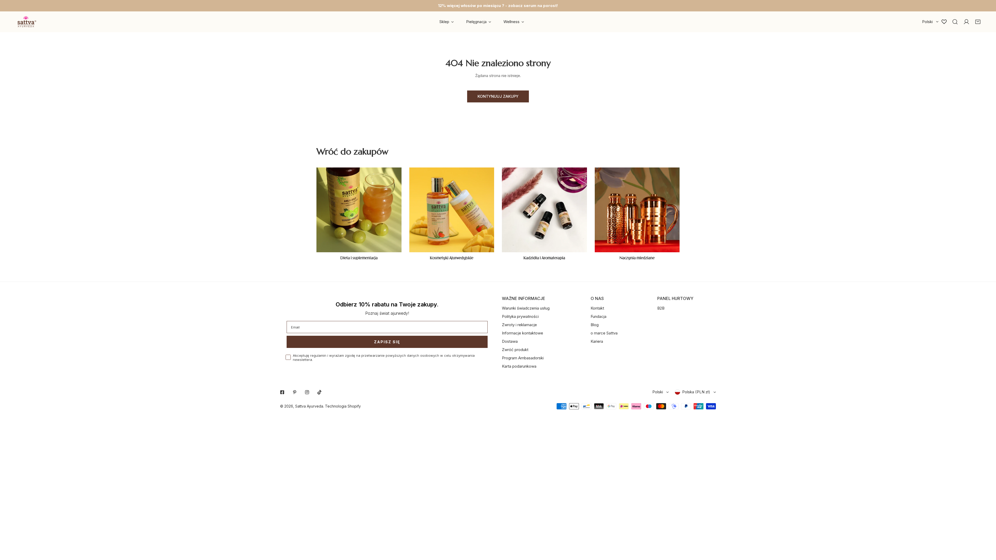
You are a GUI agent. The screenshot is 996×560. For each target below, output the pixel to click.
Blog (595, 324)
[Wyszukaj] (955, 21)
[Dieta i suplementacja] (359, 210)
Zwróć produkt (515, 349)
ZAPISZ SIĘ (387, 342)
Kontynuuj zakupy (498, 96)
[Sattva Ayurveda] (26, 21)
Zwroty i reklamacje (519, 324)
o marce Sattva (604, 333)
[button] (978, 21)
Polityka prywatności (520, 316)
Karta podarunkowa (519, 366)
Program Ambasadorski (523, 357)
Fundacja (598, 316)
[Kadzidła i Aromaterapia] (544, 210)
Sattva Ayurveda (309, 406)
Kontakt (597, 308)
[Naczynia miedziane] (637, 210)
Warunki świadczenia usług (526, 308)
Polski (927, 21)
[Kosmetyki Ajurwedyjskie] (451, 210)
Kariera (597, 341)
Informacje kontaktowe (522, 333)
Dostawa (510, 341)
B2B (661, 308)
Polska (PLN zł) (696, 391)
